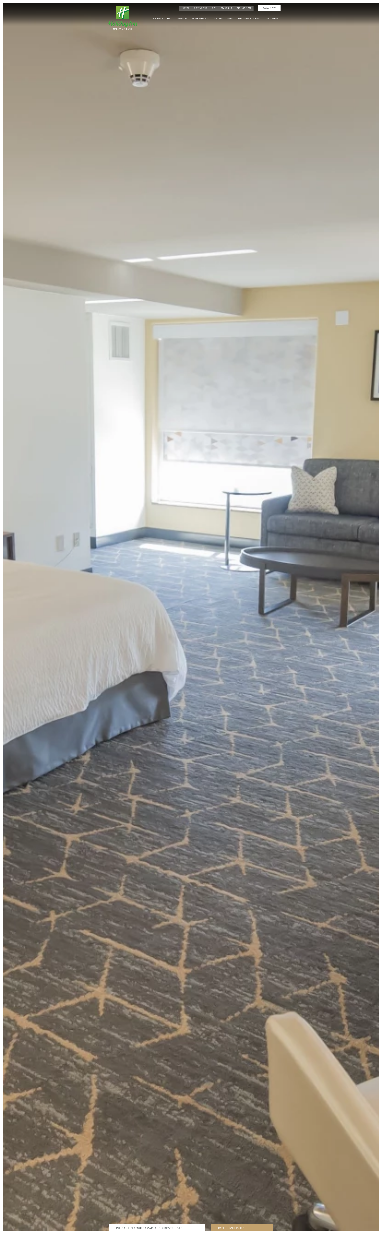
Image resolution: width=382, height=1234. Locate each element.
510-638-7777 (244, 8)
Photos (186, 8)
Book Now (269, 8)
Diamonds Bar (200, 18)
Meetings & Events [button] (249, 18)
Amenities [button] (182, 18)
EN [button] (215, 8)
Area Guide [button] (271, 18)
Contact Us (200, 8)
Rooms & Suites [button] (162, 18)
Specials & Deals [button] (224, 18)
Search (225, 8)
